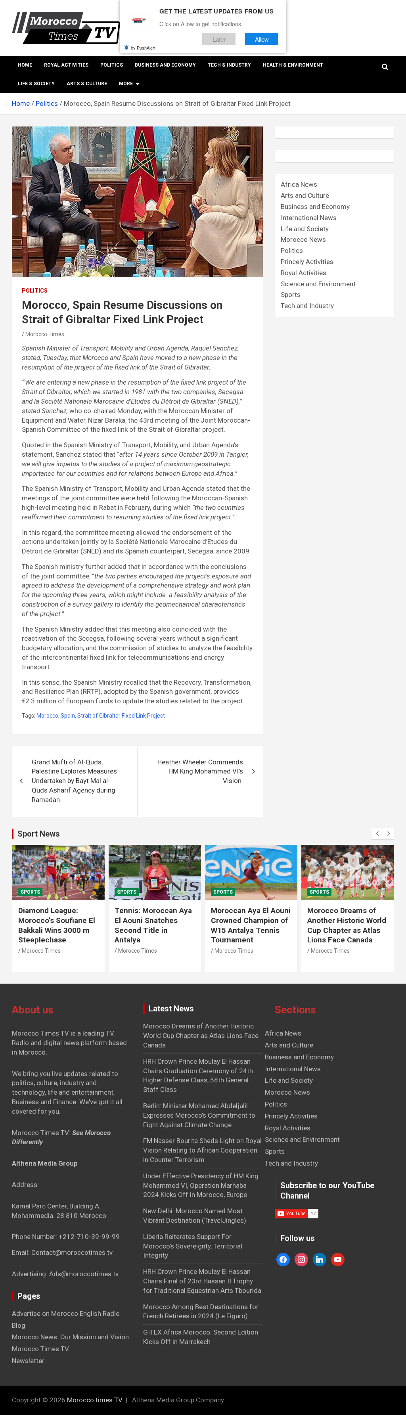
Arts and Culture (305, 195)
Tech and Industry (307, 306)
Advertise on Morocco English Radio (66, 1313)
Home (25, 65)
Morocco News (303, 239)
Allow (262, 39)
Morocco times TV (95, 1400)
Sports (291, 295)
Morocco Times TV (40, 1349)
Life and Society (305, 229)
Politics (111, 65)
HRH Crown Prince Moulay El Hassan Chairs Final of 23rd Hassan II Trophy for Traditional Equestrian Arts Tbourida (202, 1281)
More (126, 83)
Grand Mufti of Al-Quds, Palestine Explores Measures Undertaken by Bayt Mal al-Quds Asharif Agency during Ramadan (74, 781)
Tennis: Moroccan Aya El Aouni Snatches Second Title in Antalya (153, 925)
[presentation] (377, 833)
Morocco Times (44, 334)
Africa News (299, 184)
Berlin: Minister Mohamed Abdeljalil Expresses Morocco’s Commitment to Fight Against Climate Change (199, 1115)
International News (309, 218)
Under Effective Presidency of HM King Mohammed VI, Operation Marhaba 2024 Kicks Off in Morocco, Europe (201, 1185)
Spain (68, 715)
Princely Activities (307, 262)
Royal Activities (66, 65)
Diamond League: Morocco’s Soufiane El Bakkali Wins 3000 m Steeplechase (56, 925)
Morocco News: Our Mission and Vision (70, 1337)
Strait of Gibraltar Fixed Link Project (121, 715)
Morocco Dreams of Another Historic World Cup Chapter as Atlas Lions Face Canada (346, 925)
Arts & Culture (87, 83)
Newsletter (28, 1361)
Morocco (47, 715)
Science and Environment (318, 284)
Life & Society (36, 83)
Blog (18, 1325)
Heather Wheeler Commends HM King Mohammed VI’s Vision (200, 771)
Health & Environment (293, 65)
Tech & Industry (229, 65)
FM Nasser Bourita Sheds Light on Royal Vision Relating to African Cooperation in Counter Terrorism (202, 1150)
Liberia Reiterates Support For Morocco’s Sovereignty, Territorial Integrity (192, 1246)
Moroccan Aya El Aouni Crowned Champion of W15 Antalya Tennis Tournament (251, 925)
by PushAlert (143, 47)
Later (219, 39)
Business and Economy (165, 65)
